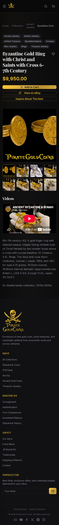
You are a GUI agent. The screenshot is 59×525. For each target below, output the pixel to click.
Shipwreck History (12, 423)
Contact (7, 465)
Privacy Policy (20, 509)
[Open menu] (4, 6)
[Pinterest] (38, 519)
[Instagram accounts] (43, 519)
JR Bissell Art (9, 449)
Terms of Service (37, 509)
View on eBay (32, 92)
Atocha (6, 375)
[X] (32, 519)
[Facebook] (26, 519)
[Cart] (53, 6)
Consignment (9, 401)
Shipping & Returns (12, 460)
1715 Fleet (8, 370)
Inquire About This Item (29, 98)
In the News (9, 444)
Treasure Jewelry (12, 386)
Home (6, 25)
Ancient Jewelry (30, 26)
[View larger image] (29, 135)
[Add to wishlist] (53, 54)
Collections (17, 25)
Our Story (7, 438)
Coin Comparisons (12, 412)
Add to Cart (31, 87)
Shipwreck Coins (11, 365)
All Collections (10, 359)
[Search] (46, 6)
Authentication (10, 407)
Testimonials (9, 454)
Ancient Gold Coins (12, 380)
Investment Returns (12, 417)
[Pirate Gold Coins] (11, 6)
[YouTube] (21, 519)
